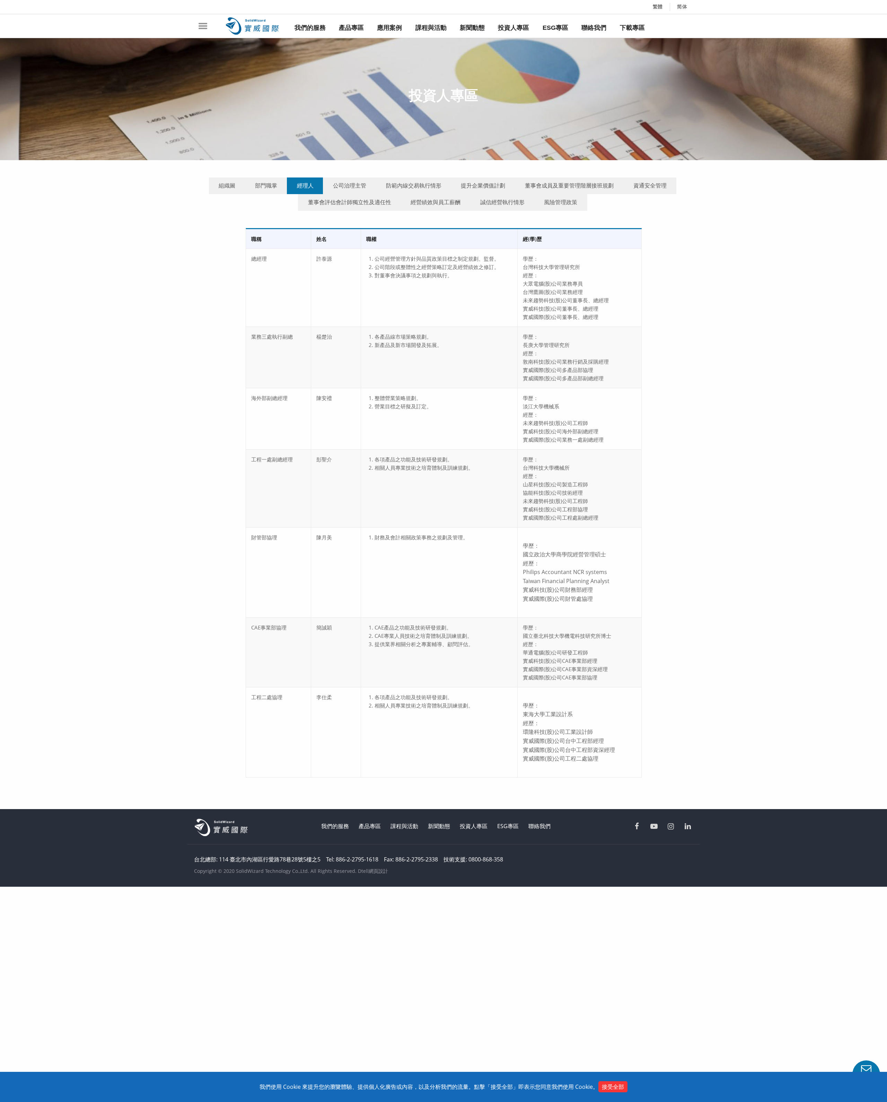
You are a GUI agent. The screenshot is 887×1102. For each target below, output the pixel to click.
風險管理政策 (560, 202)
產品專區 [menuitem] (351, 27)
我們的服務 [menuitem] (310, 27)
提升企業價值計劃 (483, 185)
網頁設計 (378, 871)
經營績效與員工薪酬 (435, 202)
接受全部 (613, 1087)
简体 (682, 6)
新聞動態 (439, 826)
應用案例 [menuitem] (389, 27)
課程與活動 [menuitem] (431, 27)
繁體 (658, 6)
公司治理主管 (349, 185)
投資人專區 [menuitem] (513, 27)
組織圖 (227, 185)
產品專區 (370, 826)
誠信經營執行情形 (502, 202)
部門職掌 (266, 185)
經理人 (305, 185)
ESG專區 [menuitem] (555, 27)
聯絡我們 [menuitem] (593, 27)
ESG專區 (508, 826)
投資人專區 (474, 826)
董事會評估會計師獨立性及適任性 (349, 202)
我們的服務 (335, 826)
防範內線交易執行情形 (413, 185)
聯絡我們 (539, 826)
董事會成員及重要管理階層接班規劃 (569, 185)
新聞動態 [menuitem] (472, 27)
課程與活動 (404, 826)
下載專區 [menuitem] (632, 27)
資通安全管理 (650, 185)
